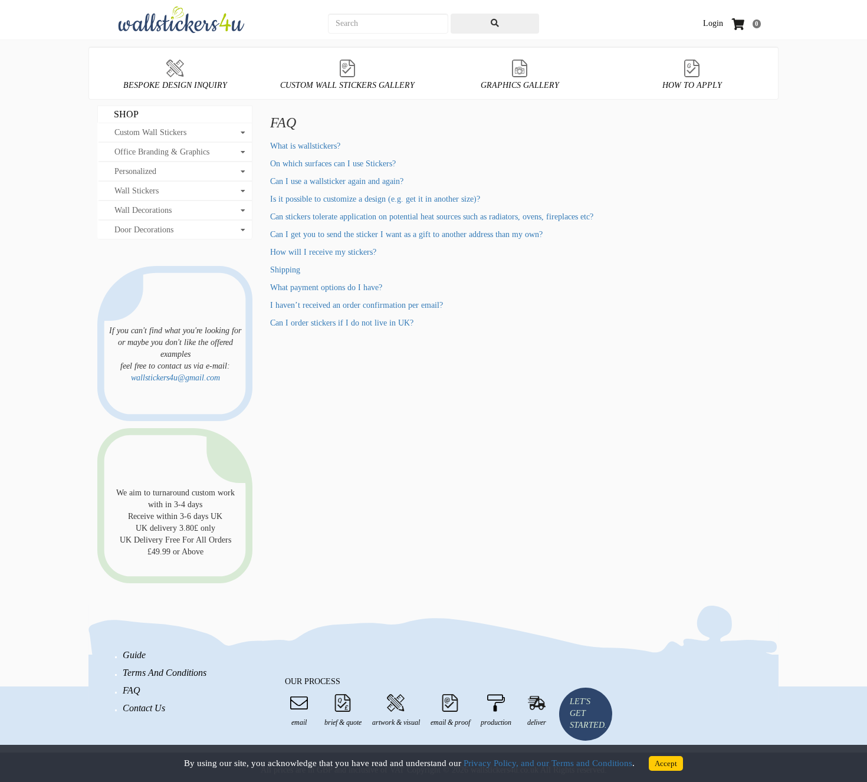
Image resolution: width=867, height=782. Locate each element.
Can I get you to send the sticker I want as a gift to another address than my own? (406, 234)
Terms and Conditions (164, 673)
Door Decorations (143, 229)
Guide (134, 655)
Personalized (135, 171)
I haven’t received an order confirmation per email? (356, 305)
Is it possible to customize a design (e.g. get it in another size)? (375, 199)
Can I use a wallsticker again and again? (336, 181)
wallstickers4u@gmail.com (175, 377)
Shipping (285, 269)
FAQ (131, 690)
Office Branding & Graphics (161, 151)
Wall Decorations (143, 210)
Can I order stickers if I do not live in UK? (341, 322)
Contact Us (144, 708)
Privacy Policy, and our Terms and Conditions (548, 763)
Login (713, 23)
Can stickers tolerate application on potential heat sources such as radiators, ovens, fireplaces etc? (431, 216)
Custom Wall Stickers (150, 132)
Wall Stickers (136, 190)
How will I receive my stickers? (323, 252)
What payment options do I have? (326, 287)
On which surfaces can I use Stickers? (333, 163)
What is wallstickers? (305, 146)
